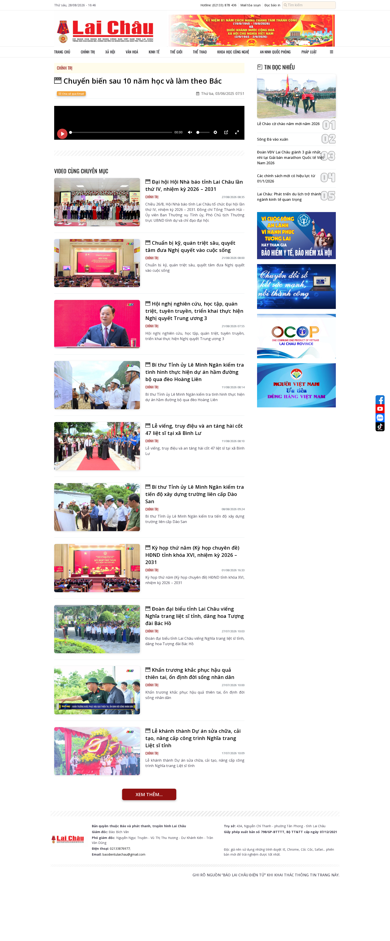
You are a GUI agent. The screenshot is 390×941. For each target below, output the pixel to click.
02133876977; (120, 848)
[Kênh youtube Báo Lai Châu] (380, 408)
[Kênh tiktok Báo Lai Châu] (380, 426)
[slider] (120, 132)
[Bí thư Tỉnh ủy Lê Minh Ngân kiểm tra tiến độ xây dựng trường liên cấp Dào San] (97, 507)
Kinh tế (154, 52)
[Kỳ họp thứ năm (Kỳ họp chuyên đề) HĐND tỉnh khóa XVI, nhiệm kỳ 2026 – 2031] (97, 568)
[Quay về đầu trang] (380, 929)
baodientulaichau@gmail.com (123, 854)
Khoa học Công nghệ (233, 52)
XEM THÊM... (149, 794)
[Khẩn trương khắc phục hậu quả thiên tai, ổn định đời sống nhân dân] (97, 690)
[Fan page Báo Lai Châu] (380, 399)
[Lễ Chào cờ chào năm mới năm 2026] (296, 96)
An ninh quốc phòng (275, 52)
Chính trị (88, 52)
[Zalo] (380, 417)
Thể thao (200, 52)
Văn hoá (132, 52)
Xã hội (110, 52)
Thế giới (176, 52)
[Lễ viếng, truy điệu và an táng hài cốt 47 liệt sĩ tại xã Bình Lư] (97, 446)
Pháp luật (309, 52)
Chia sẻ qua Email (72, 93)
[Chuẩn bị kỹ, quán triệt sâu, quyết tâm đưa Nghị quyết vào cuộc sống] (97, 263)
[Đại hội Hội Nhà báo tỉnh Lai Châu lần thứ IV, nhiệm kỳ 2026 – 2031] (97, 202)
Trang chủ (62, 52)
